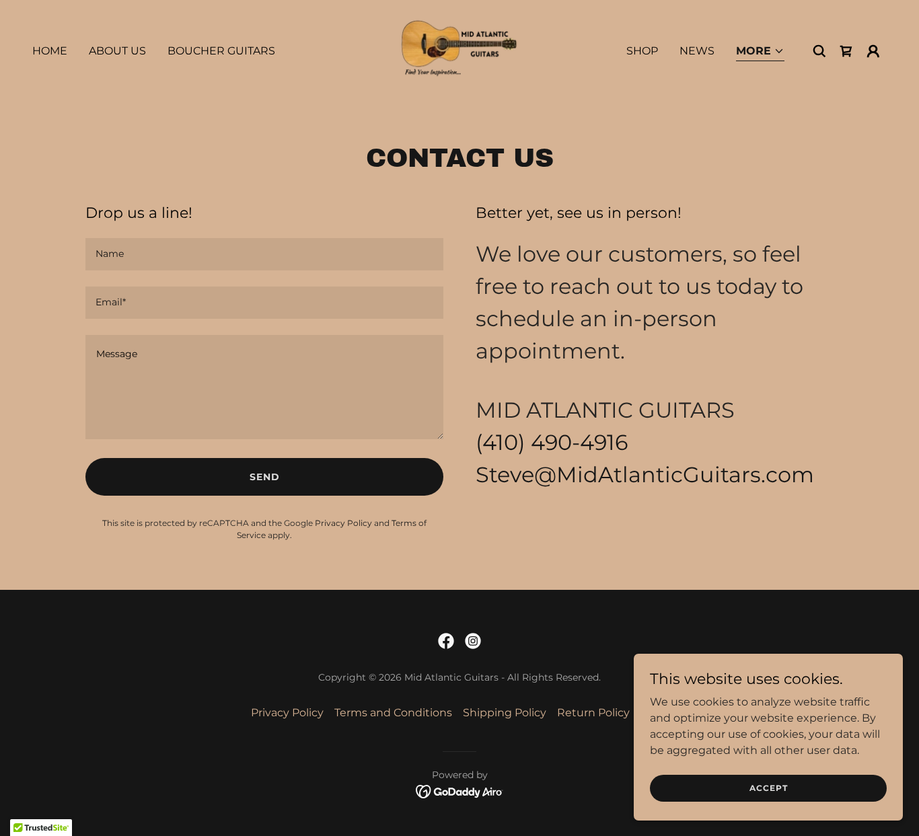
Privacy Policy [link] (343, 523)
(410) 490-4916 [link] (552, 442)
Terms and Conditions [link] (393, 712)
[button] (760, 52)
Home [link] (49, 50)
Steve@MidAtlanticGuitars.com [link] (645, 474)
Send (265, 477)
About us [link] (117, 50)
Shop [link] (642, 50)
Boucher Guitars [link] (221, 50)
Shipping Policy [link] (504, 712)
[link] (460, 50)
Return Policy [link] (593, 712)
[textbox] (264, 254)
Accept (768, 788)
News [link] (696, 50)
